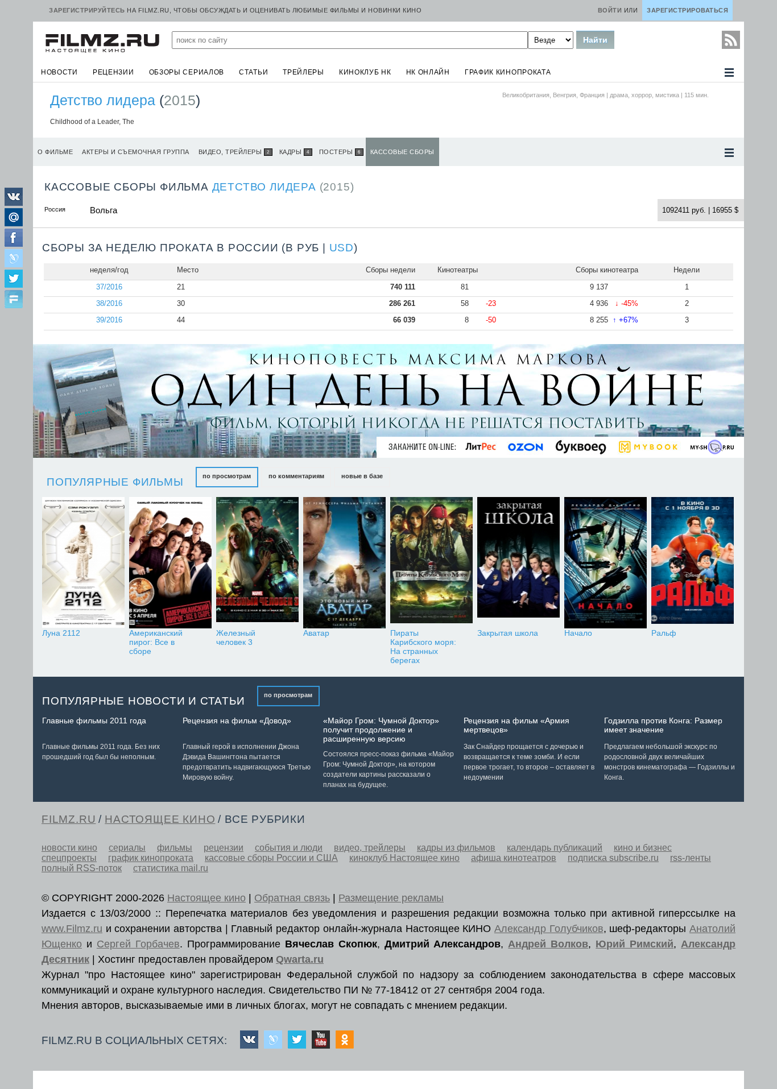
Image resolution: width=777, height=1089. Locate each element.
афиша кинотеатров (513, 858)
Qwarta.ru (300, 959)
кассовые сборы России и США (271, 858)
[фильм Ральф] (692, 562)
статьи (253, 72)
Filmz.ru (69, 819)
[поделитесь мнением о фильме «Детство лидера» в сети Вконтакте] (14, 203)
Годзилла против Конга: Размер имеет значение (663, 725)
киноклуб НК (365, 72)
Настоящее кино (206, 898)
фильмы (174, 847)
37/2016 (109, 287)
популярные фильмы (115, 482)
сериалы (127, 847)
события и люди (289, 847)
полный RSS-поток (82, 868)
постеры (340, 151)
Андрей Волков (548, 944)
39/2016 (109, 320)
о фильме (55, 151)
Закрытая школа (507, 632)
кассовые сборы (402, 151)
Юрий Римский (634, 944)
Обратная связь (292, 898)
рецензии (113, 72)
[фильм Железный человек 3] (257, 562)
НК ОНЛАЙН (428, 72)
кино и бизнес (643, 847)
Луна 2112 (61, 632)
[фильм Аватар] (344, 562)
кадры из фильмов (456, 847)
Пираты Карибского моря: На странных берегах (423, 646)
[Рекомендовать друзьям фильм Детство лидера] (14, 300)
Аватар (316, 632)
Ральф (663, 632)
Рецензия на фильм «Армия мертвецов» (516, 725)
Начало (578, 632)
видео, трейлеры (234, 151)
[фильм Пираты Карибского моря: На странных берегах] (431, 562)
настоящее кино (160, 819)
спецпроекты (69, 858)
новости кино (69, 847)
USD (341, 248)
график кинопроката (508, 72)
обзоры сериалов (187, 72)
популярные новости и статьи (143, 701)
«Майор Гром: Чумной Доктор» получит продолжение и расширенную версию (381, 729)
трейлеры (303, 72)
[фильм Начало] (605, 562)
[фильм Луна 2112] (83, 562)
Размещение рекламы (391, 898)
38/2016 (109, 303)
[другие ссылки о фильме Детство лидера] (729, 152)
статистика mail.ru (170, 868)
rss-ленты (690, 858)
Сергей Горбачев (138, 944)
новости (59, 72)
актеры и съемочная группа (135, 151)
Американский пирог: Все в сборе (156, 642)
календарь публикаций (554, 847)
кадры (294, 151)
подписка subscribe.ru (613, 858)
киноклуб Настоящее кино (404, 858)
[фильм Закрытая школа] (518, 562)
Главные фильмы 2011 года (94, 720)
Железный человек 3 (235, 637)
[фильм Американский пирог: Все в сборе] (170, 562)
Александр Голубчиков (549, 928)
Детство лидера (102, 100)
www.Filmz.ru (72, 928)
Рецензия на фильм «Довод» (237, 720)
